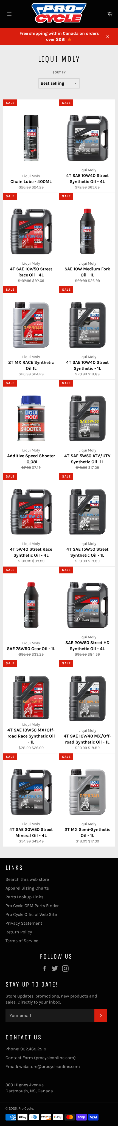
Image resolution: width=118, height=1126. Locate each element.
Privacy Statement (23, 923)
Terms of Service (21, 940)
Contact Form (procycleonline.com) (40, 1057)
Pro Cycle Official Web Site (31, 914)
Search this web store (27, 879)
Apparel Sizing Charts (27, 888)
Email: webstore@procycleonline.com (42, 1066)
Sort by (59, 72)
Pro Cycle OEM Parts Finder (32, 905)
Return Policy (18, 931)
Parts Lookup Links (24, 896)
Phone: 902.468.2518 (25, 1048)
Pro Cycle (25, 1108)
